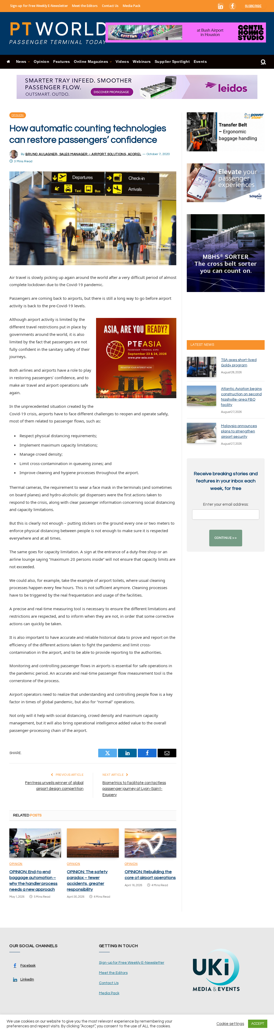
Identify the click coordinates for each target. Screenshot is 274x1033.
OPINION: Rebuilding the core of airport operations (150, 875)
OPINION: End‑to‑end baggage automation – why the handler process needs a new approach (33, 880)
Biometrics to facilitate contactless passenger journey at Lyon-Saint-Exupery (134, 789)
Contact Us (110, 5)
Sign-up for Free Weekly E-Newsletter (39, 5)
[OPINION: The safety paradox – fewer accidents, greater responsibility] (93, 843)
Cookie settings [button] (230, 1024)
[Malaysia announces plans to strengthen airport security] (201, 433)
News (21, 62)
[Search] (263, 62)
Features (61, 62)
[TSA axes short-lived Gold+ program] (201, 367)
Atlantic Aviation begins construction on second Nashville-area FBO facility (241, 397)
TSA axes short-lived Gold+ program (239, 362)
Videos (122, 62)
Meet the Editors (85, 5)
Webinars (142, 62)
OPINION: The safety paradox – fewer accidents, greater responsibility (87, 880)
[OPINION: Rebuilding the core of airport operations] (150, 843)
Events (200, 62)
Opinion (41, 62)
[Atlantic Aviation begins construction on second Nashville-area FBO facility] (201, 396)
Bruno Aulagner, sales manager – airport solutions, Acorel (83, 154)
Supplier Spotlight (172, 62)
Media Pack (131, 5)
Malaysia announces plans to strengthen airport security (239, 431)
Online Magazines (91, 62)
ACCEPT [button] (257, 1024)
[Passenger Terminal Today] (61, 33)
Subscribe (253, 6)
